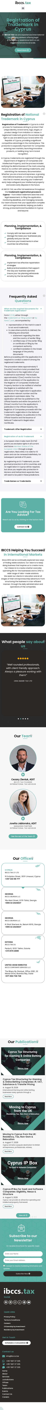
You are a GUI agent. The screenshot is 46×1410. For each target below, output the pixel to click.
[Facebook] (6, 1302)
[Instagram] (15, 1302)
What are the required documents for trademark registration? (21, 309)
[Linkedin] (10, 1302)
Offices (5, 1382)
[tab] (23, 875)
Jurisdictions (8, 1380)
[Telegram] (24, 1302)
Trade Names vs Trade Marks (17, 481)
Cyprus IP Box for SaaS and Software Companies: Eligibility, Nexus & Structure (23, 1192)
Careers (7, 1323)
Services (5, 1377)
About (4, 1374)
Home (4, 1371)
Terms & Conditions (12, 1320)
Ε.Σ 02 (12, 315)
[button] (23, 8)
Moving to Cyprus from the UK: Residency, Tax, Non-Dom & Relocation (19, 1137)
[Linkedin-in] (23, 775)
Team (4, 1385)
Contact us (7, 1394)
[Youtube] (29, 1302)
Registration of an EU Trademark (19, 436)
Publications (7, 1388)
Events (5, 1391)
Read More (8, 1096)
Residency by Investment (14, 1330)
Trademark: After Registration (18, 429)
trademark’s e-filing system (20, 318)
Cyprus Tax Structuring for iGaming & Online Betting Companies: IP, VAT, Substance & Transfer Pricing (22, 1082)
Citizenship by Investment (14, 1326)
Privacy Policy (9, 1317)
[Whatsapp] (20, 1302)
